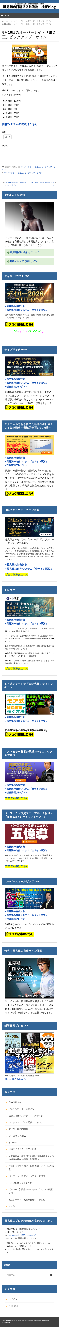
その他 (12, 1206)
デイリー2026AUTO (18, 1129)
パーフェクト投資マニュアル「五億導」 (28, 1176)
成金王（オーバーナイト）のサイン (26, 1116)
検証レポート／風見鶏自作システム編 (27, 1199)
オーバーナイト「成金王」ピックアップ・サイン (23, 173)
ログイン (13, 1299)
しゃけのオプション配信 (20, 1183)
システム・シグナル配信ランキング (26, 1122)
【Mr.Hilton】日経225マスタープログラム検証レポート (31, 1191)
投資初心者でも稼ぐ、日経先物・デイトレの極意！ (31, 1168)
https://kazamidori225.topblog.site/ (21, 1235)
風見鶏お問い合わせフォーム (25, 252)
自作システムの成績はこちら (20, 124)
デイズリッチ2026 (17, 1136)
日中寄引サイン (16, 1102)
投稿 (13, 1306)
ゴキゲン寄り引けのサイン (21, 1109)
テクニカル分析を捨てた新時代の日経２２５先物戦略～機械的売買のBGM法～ (31, 1158)
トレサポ (13, 1142)
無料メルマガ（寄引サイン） (25, 261)
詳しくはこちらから (15, 1079)
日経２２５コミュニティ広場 (23, 1149)
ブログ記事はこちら (16, 798)
